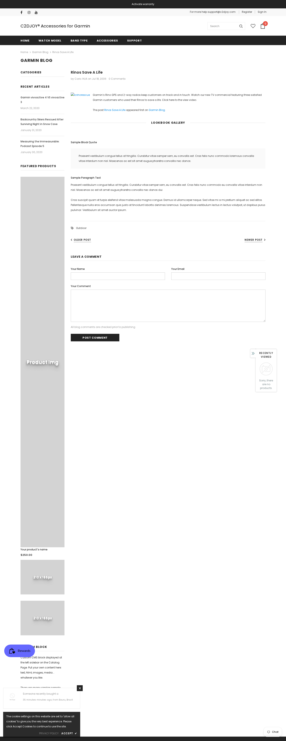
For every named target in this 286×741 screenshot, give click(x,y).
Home (24, 52)
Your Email (177, 269)
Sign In (262, 12)
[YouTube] (37, 12)
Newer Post (254, 240)
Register (247, 12)
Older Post (82, 240)
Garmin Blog (40, 52)
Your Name (78, 269)
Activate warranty (143, 4)
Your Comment (81, 286)
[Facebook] (23, 12)
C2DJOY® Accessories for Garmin (55, 26)
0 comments (117, 79)
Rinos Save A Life (114, 110)
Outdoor (81, 228)
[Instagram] (30, 12)
